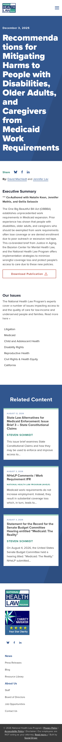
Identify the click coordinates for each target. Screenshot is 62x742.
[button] (56, 8)
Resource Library (14, 676)
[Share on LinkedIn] (28, 172)
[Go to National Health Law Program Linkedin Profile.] (20, 642)
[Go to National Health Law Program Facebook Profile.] (14, 642)
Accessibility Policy (14, 731)
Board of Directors (15, 697)
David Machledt (17, 179)
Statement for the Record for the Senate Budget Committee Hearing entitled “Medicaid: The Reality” (30, 529)
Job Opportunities (15, 704)
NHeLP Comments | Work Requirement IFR (25, 477)
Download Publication (27, 274)
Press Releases (13, 662)
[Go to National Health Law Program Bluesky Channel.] (8, 642)
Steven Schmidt (20, 435)
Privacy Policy (50, 728)
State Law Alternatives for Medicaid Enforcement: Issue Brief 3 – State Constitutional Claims (28, 423)
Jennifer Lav (40, 179)
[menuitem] (31, 329)
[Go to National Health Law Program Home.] (9, 8)
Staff (7, 690)
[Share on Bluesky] (15, 172)
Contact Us (11, 711)
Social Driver (30, 738)
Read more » (41, 734)
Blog (7, 669)
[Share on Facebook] (22, 172)
